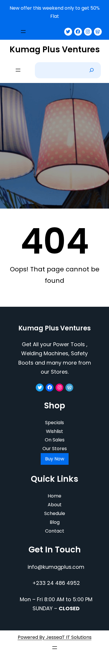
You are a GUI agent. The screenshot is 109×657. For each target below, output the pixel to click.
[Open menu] (23, 31)
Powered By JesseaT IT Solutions (55, 637)
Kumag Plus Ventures (55, 49)
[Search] (91, 70)
